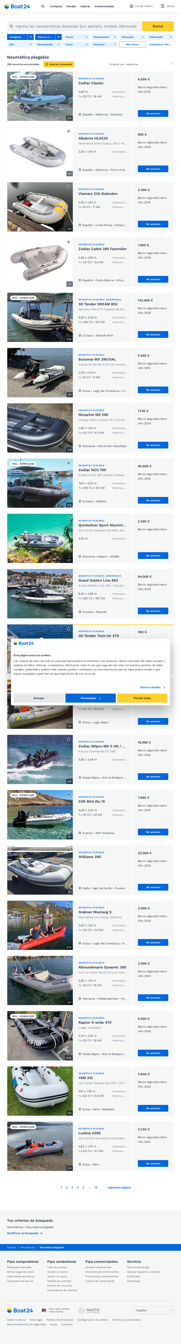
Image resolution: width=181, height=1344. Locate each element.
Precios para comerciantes (101, 1276)
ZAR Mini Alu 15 (91, 801)
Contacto (66, 1324)
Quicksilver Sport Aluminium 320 (107, 525)
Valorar (85, 6)
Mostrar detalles (150, 687)
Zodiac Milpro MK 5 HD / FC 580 (106, 746)
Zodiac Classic (91, 83)
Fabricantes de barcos (20, 1276)
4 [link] (78, 1187)
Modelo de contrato (59, 1281)
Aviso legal (36, 1319)
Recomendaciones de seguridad (26, 1324)
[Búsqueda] (44, 6)
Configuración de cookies (92, 1319)
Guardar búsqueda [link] (60, 64)
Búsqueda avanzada (19, 1267)
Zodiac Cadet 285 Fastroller (102, 249)
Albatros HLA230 (93, 138)
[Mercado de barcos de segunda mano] (17, 6)
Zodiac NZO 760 (92, 470)
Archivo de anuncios (59, 1285)
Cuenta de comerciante (99, 1281)
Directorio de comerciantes (102, 1271)
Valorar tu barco (57, 1276)
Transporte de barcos (20, 1281)
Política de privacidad (59, 1319)
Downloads (133, 1281)
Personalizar (88, 698)
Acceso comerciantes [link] (98, 1267)
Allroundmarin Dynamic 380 (102, 967)
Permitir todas (142, 698)
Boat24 (11, 1247)
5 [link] (83, 1187)
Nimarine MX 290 (93, 415)
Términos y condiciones (126, 1319)
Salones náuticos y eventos (143, 1271)
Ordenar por (117, 64)
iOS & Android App (138, 1267)
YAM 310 (85, 1078)
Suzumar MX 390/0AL (97, 359)
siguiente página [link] (119, 1187)
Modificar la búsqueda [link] (22, 1233)
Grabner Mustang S (95, 912)
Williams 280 (89, 857)
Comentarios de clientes (62, 1290)
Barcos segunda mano (20, 1271)
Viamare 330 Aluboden (98, 193)
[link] (31, 37)
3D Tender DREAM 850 (98, 304)
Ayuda (53, 1324)
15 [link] (96, 1187)
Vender (71, 6)
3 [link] (72, 1187)
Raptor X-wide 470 (95, 1022)
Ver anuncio (153, 113)
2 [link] (66, 1187)
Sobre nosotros (16, 1319)
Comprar (56, 6)
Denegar (39, 698)
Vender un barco (57, 1271)
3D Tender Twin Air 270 (98, 636)
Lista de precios (57, 1267)
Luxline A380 (89, 1133)
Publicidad (133, 1276)
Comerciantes (104, 6)
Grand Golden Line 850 (98, 580)
